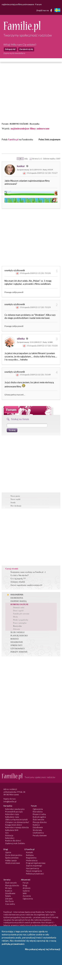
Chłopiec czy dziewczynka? (17, 822)
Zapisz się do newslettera (14, 53)
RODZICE (15, 639)
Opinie (8, 852)
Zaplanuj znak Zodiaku (15, 843)
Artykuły (26, 888)
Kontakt (29, 852)
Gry (7, 833)
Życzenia (27, 896)
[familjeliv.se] (57, 10)
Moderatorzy (32, 860)
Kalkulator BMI (11, 830)
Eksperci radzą (39, 814)
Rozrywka (34, 123)
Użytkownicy (38, 833)
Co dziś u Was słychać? (20, 575)
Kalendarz (9, 838)
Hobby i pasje (11, 860)
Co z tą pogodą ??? (18, 578)
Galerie (26, 891)
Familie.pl (13, 139)
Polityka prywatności (35, 873)
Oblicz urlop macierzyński (16, 819)
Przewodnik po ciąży (14, 811)
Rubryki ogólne (39, 817)
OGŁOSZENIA (17, 595)
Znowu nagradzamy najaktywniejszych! (26, 585)
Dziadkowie (38, 827)
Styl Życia (9, 901)
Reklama (30, 855)
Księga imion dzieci (13, 825)
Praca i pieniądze (20, 623)
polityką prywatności (13, 944)
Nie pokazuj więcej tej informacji (42, 949)
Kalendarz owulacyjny (15, 809)
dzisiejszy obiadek (18, 582)
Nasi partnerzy (32, 868)
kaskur (21, 166)
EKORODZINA (17, 598)
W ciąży (8, 888)
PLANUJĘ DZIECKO (19, 636)
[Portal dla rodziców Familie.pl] (21, 31)
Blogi (25, 885)
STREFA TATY (17, 645)
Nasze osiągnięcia (34, 871)
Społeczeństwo (11, 858)
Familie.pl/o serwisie (21, 614)
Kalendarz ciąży (12, 814)
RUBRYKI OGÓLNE (19, 123)
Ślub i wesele (38, 819)
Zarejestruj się (26, 49)
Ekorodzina (38, 811)
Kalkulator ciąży (12, 817)
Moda (15, 617)
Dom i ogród (18, 611)
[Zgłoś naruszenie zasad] (24, 173)
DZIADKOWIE (17, 642)
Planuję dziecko (39, 822)
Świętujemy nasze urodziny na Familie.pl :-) (28, 572)
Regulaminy (31, 858)
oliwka (21, 338)
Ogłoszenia (38, 809)
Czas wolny (10, 904)
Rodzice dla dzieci (13, 840)
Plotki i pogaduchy (20, 620)
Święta (8, 896)
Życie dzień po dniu (13, 855)
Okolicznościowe (12, 863)
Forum (5, 123)
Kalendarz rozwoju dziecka (17, 827)
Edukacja (9, 835)
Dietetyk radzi (18, 607)
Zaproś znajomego (34, 865)
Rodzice (36, 825)
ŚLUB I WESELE (18, 632)
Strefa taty (37, 830)
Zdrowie (16, 629)
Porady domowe (40, 835)
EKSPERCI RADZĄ (19, 601)
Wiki (25, 893)
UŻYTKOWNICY (18, 649)
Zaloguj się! (10, 49)
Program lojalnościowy (35, 863)
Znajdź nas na (42, 10)
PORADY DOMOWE (19, 652)
